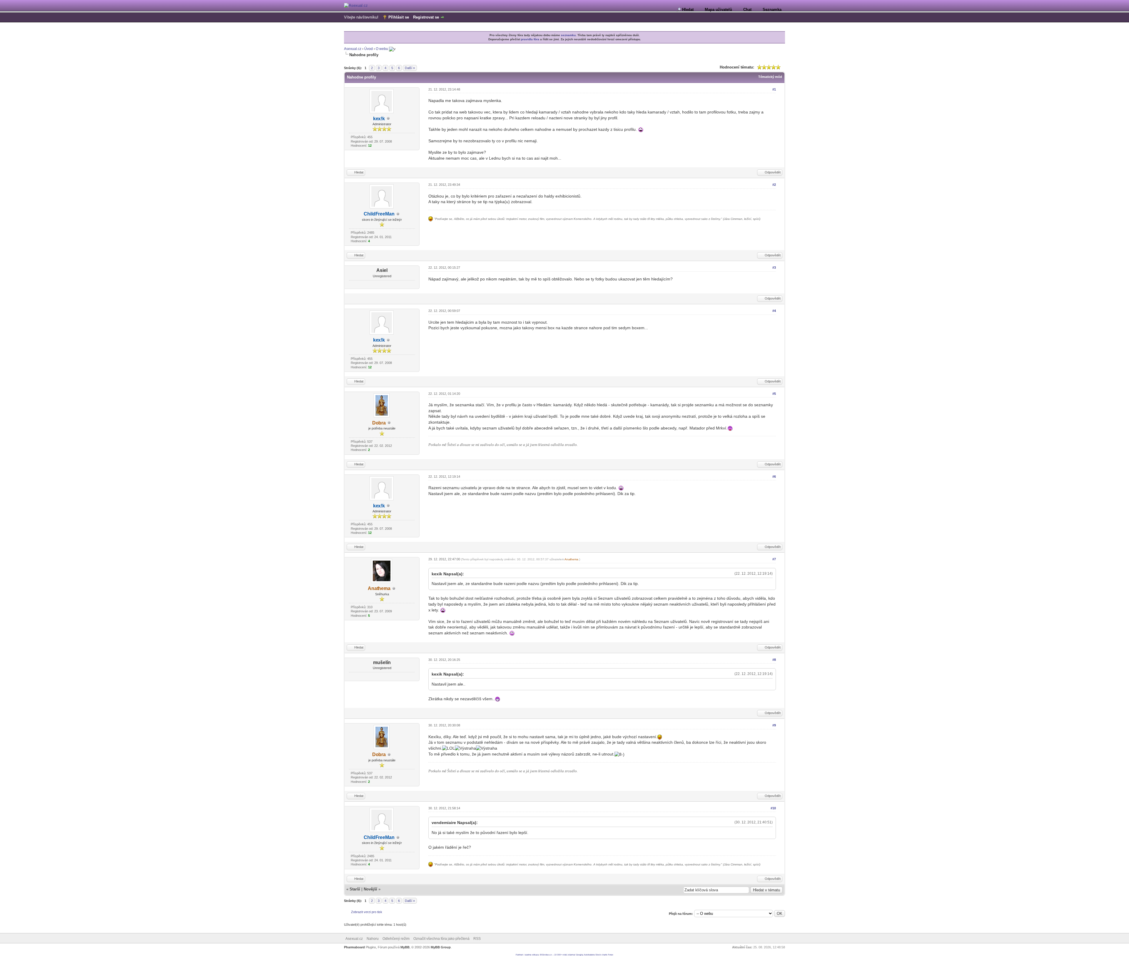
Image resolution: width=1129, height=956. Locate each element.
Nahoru (373, 939)
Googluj (579, 955)
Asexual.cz (352, 49)
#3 (774, 267)
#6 (774, 476)
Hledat (688, 9)
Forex (610, 955)
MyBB (405, 947)
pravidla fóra (530, 39)
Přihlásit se (398, 17)
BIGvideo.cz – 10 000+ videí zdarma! (557, 955)
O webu (382, 49)
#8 (774, 659)
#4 (774, 310)
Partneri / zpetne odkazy (527, 955)
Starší (355, 889)
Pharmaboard (354, 947)
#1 (774, 89)
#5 (774, 393)
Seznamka (772, 9)
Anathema (379, 588)
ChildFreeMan (379, 213)
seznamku (568, 35)
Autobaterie (589, 955)
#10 (773, 808)
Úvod (368, 49)
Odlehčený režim (396, 939)
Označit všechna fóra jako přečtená (441, 939)
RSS (477, 939)
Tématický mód (770, 76)
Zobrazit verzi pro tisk (366, 912)
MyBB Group (441, 947)
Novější (370, 889)
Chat (747, 9)
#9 (774, 725)
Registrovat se (426, 17)
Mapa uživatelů (718, 9)
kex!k (379, 118)
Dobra (379, 422)
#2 (774, 184)
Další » (410, 68)
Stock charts (601, 955)
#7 (774, 559)
